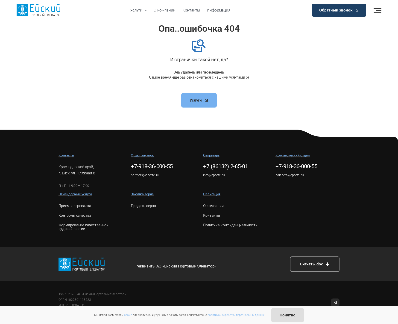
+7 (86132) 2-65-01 (225, 166)
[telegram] (335, 302)
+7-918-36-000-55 (152, 166)
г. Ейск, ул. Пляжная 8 (77, 173)
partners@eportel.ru (145, 175)
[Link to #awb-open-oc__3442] (377, 10)
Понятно (288, 315)
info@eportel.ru (214, 175)
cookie (128, 315)
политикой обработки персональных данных (236, 315)
